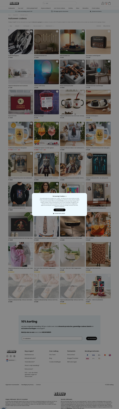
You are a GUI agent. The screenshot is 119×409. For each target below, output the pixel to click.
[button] (59, 213)
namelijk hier (61, 206)
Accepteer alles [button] (59, 209)
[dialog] (59, 204)
